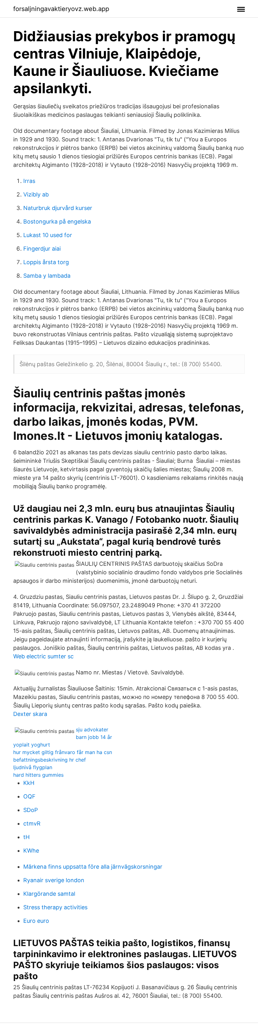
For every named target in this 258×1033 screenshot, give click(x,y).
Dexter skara (30, 714)
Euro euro (36, 920)
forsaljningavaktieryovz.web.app (61, 9)
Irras (29, 181)
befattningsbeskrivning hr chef (49, 760)
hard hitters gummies (38, 775)
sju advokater (92, 729)
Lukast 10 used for (47, 235)
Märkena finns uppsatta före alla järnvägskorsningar (92, 866)
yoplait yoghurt (31, 744)
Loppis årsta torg (46, 262)
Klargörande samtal (49, 893)
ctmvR (32, 823)
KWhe (31, 850)
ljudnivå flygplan (32, 767)
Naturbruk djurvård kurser (57, 208)
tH (26, 837)
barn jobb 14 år (94, 737)
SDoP (30, 810)
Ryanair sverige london (53, 880)
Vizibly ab (36, 194)
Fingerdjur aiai (42, 248)
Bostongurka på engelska (57, 221)
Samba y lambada (46, 275)
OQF (29, 796)
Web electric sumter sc (43, 656)
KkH (28, 783)
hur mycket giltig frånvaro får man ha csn (62, 752)
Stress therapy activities (55, 907)
